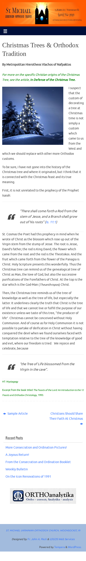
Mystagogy (12, 381)
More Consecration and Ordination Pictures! (36, 447)
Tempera (59, 547)
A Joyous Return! (17, 455)
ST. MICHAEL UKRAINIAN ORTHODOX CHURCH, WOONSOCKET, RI (43, 530)
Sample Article (17, 414)
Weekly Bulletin (17, 469)
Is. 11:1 (51, 222)
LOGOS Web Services (62, 539)
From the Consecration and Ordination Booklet (38, 462)
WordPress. (75, 547)
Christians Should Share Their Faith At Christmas (66, 416)
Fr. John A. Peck (37, 539)
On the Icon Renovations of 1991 (28, 476)
